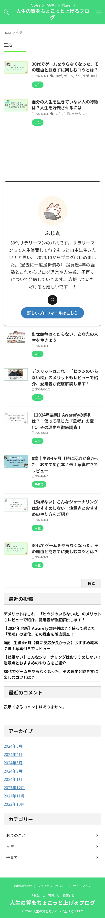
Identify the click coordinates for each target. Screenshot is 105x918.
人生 (78, 75)
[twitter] (52, 300)
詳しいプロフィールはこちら (52, 313)
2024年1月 (13, 779)
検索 (91, 583)
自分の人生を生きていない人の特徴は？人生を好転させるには (65, 105)
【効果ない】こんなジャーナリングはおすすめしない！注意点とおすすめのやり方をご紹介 (65, 508)
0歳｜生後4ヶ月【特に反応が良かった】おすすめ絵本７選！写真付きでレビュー (65, 464)
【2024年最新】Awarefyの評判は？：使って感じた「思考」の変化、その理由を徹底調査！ (63, 421)
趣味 (94, 75)
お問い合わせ (23, 886)
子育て (12, 857)
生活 (86, 75)
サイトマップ (82, 886)
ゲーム (68, 75)
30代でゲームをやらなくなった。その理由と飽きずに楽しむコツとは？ (67, 67)
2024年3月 (13, 762)
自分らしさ (79, 113)
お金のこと (16, 835)
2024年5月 (13, 746)
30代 (58, 75)
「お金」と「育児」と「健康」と (52, 895)
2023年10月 (14, 804)
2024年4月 (13, 754)
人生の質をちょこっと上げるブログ (52, 14)
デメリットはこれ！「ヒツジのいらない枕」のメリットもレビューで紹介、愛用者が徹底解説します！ (65, 377)
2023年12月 (14, 787)
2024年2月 (13, 771)
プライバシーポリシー (52, 886)
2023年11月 (14, 796)
